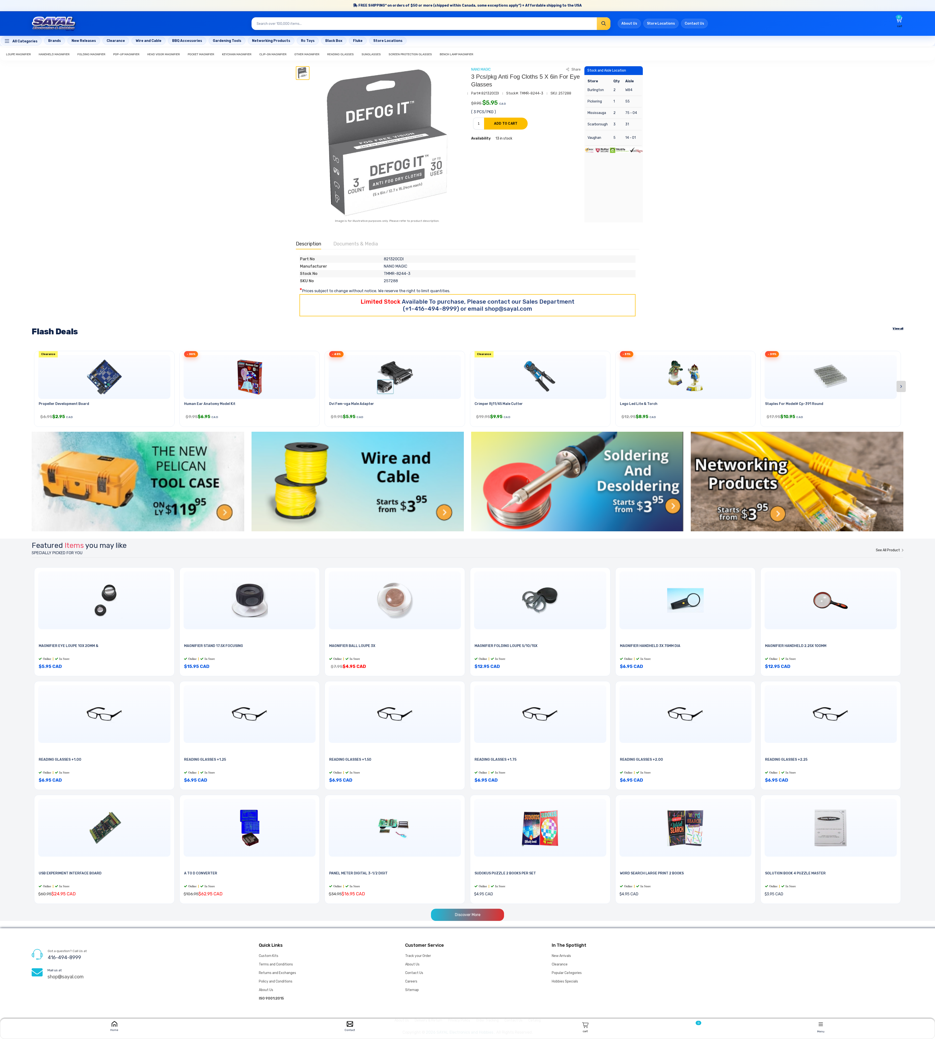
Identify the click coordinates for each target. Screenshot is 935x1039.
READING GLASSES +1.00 (60, 760)
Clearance (560, 964)
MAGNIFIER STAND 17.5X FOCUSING (213, 646)
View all (898, 328)
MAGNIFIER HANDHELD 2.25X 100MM (795, 646)
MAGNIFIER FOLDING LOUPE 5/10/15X (506, 646)
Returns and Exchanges (277, 973)
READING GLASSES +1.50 (350, 760)
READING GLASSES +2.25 (786, 760)
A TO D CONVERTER (200, 873)
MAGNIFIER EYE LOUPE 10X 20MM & (68, 646)
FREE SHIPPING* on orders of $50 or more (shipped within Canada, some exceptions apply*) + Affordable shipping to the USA (470, 5)
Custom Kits (268, 956)
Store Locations (661, 23)
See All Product (888, 550)
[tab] (302, 73)
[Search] (603, 23)
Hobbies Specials (565, 981)
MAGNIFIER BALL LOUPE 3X (352, 646)
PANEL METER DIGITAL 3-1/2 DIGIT (358, 873)
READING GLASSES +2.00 (641, 760)
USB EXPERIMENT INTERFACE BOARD (70, 873)
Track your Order (418, 956)
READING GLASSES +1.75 (495, 760)
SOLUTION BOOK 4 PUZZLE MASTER (795, 873)
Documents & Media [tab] (355, 244)
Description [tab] (308, 244)
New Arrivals (561, 956)
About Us (629, 23)
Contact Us (694, 23)
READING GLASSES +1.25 (205, 760)
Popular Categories (567, 973)
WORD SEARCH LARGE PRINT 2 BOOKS (652, 873)
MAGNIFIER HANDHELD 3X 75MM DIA (650, 646)
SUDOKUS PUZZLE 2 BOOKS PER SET (505, 873)
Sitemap (412, 990)
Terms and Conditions (276, 964)
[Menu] (821, 1024)
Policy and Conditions (275, 981)
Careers (411, 981)
